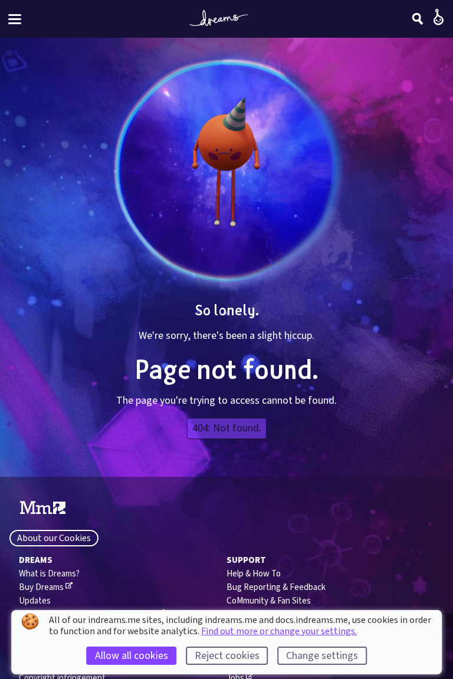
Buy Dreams (41, 587)
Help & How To (253, 574)
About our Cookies (54, 538)
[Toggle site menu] (14, 19)
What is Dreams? (49, 574)
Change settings (322, 655)
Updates (35, 601)
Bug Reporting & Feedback (276, 587)
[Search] (417, 18)
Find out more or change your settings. (279, 631)
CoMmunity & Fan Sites (268, 601)
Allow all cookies (131, 655)
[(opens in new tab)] (43, 508)
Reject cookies (227, 655)
